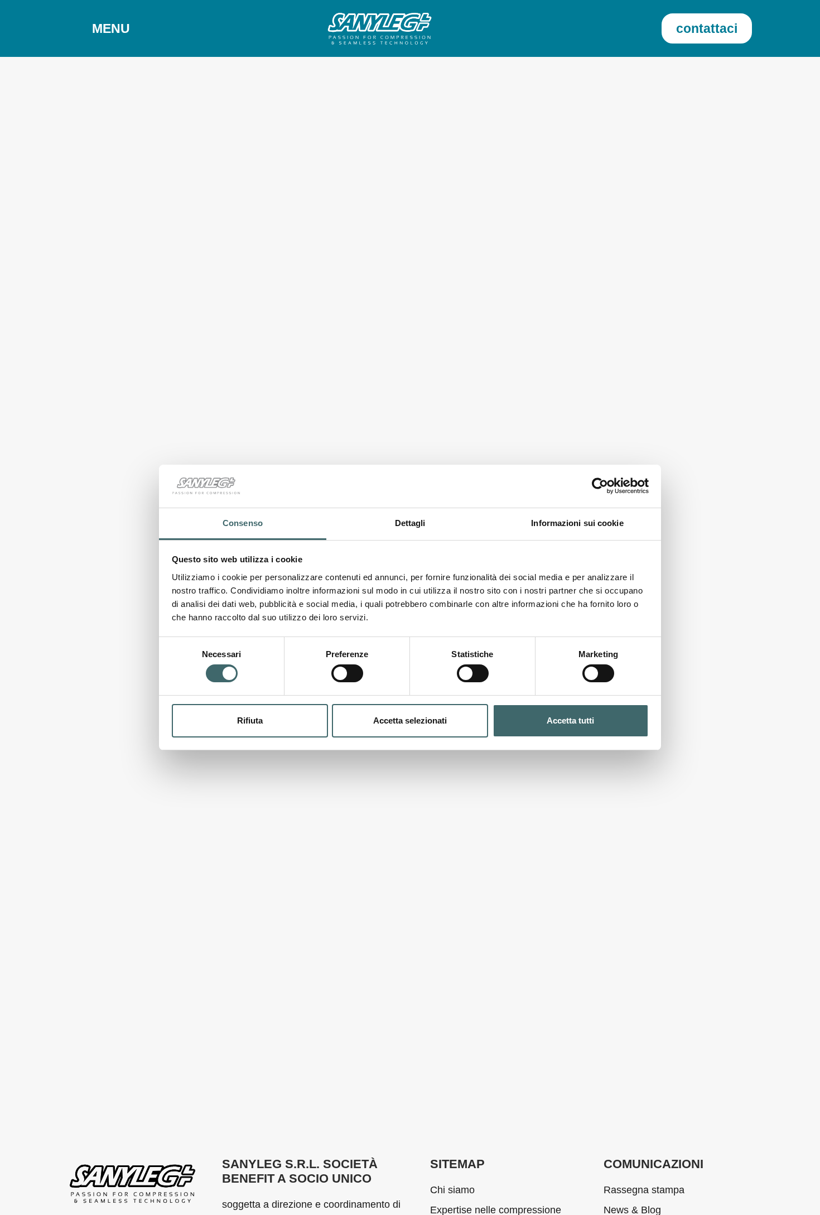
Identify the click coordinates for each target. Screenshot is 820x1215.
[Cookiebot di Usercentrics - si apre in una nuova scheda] (600, 486)
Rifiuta (250, 720)
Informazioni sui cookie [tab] (577, 523)
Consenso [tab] (243, 523)
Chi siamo (452, 1189)
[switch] (347, 673)
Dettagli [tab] (410, 523)
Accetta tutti (570, 720)
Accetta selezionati (410, 720)
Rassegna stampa (644, 1189)
